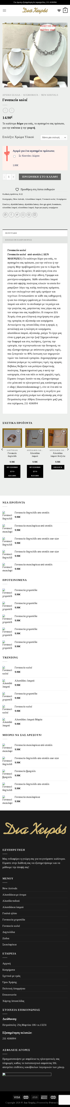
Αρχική (6, 963)
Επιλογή (58, 467)
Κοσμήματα (30, 95)
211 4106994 (9, 1038)
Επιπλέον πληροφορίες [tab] (18, 240)
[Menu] (4, 10)
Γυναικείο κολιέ (49, 199)
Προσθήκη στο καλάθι (40, 176)
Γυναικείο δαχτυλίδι (12, 454)
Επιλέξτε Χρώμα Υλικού (18, 137)
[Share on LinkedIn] (34, 214)
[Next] (67, 456)
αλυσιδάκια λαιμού (26, 207)
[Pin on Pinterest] (29, 214)
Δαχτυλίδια (8, 932)
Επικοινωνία (9, 994)
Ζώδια (5, 938)
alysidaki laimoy (17, 204)
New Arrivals (49, 95)
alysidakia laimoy (32, 204)
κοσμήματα (53, 207)
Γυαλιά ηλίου (9, 913)
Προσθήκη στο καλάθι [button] (12, 471)
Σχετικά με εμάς (11, 976)
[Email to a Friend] (23, 214)
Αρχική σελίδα (11, 95)
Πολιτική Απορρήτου (13, 988)
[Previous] (2, 456)
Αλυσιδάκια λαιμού (33, 199)
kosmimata (56, 204)
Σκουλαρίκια (9, 944)
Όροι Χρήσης (9, 982)
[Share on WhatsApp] (5, 214)
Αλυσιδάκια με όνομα (14, 894)
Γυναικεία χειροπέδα (13, 919)
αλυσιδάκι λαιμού (9, 207)
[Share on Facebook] (11, 214)
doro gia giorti (45, 204)
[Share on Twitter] (17, 214)
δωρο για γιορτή (41, 207)
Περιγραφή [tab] (11, 233)
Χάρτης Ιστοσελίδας (13, 1001)
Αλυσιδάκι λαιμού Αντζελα (57, 454)
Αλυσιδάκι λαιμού (35, 454)
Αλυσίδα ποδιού (11, 900)
